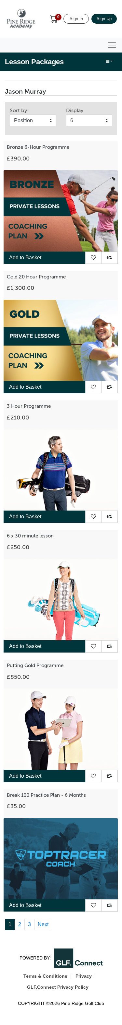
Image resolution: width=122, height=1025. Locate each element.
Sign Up (104, 18)
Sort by (18, 110)
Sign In (76, 18)
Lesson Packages (34, 62)
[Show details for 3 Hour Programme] (61, 469)
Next (43, 924)
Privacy (83, 976)
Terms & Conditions (45, 976)
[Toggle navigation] (112, 45)
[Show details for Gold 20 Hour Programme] (61, 340)
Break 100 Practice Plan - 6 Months (46, 795)
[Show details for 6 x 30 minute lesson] (61, 599)
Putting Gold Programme (35, 665)
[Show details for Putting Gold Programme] (61, 729)
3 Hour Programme (29, 406)
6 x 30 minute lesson (30, 535)
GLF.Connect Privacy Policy (57, 987)
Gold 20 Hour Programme (36, 276)
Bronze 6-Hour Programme (38, 147)
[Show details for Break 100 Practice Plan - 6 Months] (61, 858)
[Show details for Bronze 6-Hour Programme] (61, 210)
